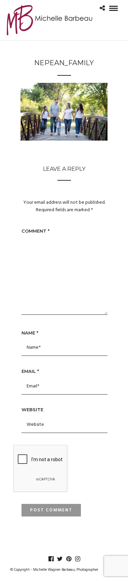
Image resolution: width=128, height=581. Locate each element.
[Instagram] (77, 559)
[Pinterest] (68, 559)
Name (30, 332)
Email (30, 371)
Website (32, 409)
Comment (35, 231)
